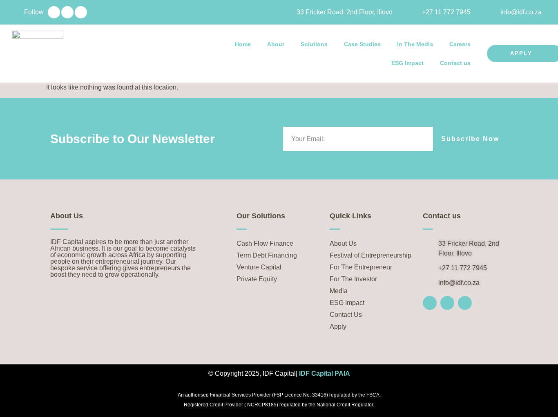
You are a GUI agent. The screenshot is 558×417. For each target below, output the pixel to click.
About (275, 44)
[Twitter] (67, 12)
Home (243, 44)
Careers (460, 44)
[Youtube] (81, 12)
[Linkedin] (54, 12)
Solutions (314, 44)
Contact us (455, 63)
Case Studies (362, 44)
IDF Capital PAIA (324, 373)
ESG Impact (407, 63)
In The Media (415, 44)
